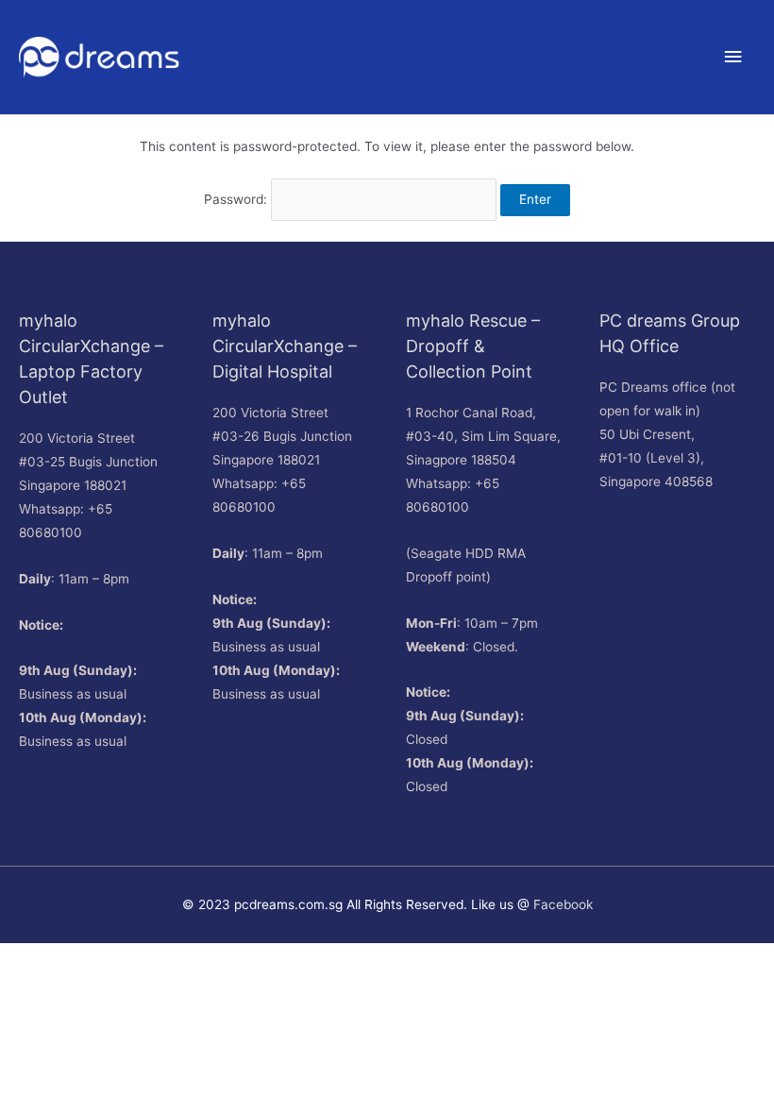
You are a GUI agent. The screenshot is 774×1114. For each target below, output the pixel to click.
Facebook (563, 904)
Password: (237, 199)
